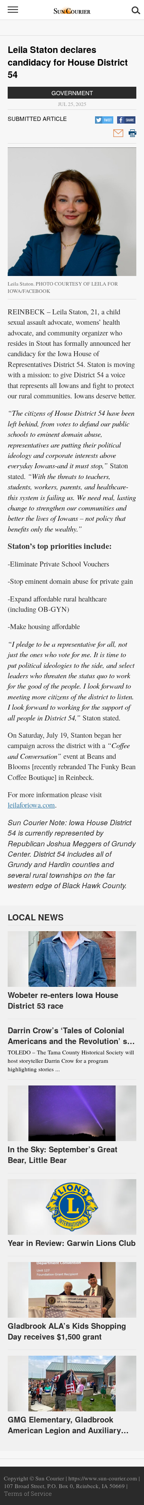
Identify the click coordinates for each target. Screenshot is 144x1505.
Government (72, 93)
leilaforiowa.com (31, 804)
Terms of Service (28, 1493)
